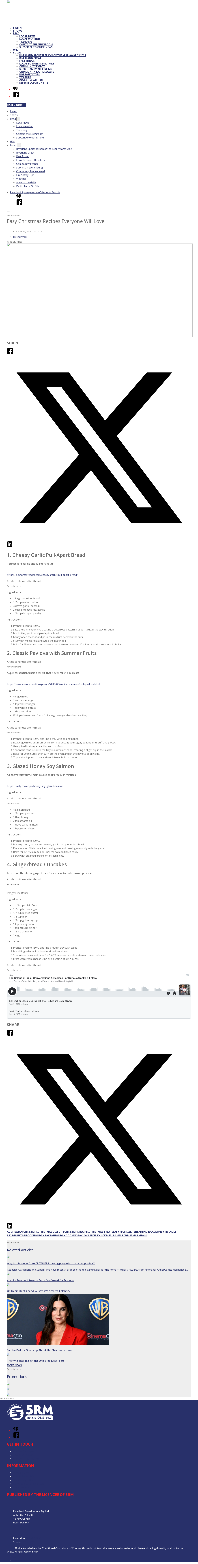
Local (17, 52)
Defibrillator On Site (33, 82)
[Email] (15, 546)
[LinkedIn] (9, 546)
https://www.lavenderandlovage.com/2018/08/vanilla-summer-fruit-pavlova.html (53, 684)
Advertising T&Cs (23, 1480)
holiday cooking (66, 1235)
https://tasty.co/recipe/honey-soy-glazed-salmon (35, 786)
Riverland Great (30, 58)
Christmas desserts (51, 1231)
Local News (27, 36)
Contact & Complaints (25, 1451)
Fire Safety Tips (29, 74)
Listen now (14, 105)
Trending (25, 41)
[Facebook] (16, 96)
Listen (17, 28)
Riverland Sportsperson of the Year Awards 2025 (52, 55)
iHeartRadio (19, 1560)
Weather (25, 77)
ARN (15, 1556)
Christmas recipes (76, 1231)
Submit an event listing (35, 69)
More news (14, 1365)
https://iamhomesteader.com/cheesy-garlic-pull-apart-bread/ (42, 575)
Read (16, 33)
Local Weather (29, 39)
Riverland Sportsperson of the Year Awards (35, 192)
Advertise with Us (31, 80)
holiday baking (43, 1235)
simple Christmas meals (130, 1235)
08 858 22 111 (29, 1542)
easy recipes (121, 1231)
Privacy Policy (21, 1472)
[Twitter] (99, 539)
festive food (24, 1235)
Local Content (21, 1487)
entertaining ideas (142, 1231)
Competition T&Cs (23, 1476)
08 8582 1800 (33, 1538)
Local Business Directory (36, 63)
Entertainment (20, 236)
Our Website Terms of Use (28, 1484)
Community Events (32, 66)
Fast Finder (26, 60)
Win (15, 50)
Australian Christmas (22, 1231)
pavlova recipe (88, 1235)
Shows (17, 30)
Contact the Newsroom (36, 44)
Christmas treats (101, 1231)
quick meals (106, 1235)
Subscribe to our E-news (35, 47)
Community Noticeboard (36, 72)
